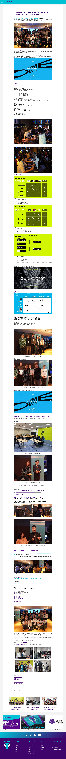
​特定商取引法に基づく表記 (56, 749)
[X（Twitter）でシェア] (16, 690)
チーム (16, 749)
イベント (16, 747)
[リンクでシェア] (19, 690)
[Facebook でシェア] (14, 690)
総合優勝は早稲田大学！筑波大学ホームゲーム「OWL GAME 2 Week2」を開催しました (33, 708)
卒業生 (29, 749)
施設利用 (41, 745)
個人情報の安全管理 (55, 747)
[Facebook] (35, 735)
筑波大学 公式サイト (43, 747)
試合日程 (16, 745)
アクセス (41, 749)
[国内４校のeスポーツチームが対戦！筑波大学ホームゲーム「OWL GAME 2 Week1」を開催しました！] (49, 701)
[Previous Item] (5, 722)
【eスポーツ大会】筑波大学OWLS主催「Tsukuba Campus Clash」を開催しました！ (16, 708)
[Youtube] (39, 735)
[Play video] (33, 278)
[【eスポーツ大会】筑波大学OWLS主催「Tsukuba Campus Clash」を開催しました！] (16, 701)
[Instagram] (30, 735)
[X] (26, 735)
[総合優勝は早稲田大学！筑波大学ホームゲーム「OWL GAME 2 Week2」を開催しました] (33, 701)
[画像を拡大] (23, 510)
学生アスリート (18, 751)
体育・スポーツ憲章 (31, 753)
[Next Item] (60, 722)
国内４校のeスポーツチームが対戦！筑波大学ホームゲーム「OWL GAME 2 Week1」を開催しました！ (49, 708)
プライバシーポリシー (55, 745)
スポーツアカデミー (31, 745)
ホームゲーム (30, 747)
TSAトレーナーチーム (31, 751)
